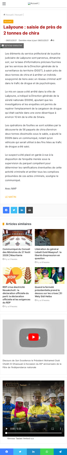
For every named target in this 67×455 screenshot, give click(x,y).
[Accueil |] (33, 3)
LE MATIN (10, 196)
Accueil (9, 14)
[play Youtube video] (33, 337)
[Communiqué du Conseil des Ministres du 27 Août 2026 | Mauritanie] (17, 237)
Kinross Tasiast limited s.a (20, 438)
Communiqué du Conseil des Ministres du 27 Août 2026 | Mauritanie (16, 252)
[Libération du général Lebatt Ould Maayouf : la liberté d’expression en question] (49, 237)
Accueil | (19, 14)
